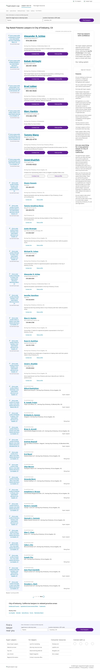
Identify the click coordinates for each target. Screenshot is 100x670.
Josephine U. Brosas (32, 491)
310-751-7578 (30, 345)
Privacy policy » (84, 667)
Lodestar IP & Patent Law (30, 88)
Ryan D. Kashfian (31, 341)
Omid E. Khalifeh (30, 364)
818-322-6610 (30, 300)
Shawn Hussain (30, 183)
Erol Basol (28, 454)
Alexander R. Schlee (34, 36)
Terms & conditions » (74, 667)
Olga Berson (29, 466)
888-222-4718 (31, 139)
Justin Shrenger (30, 228)
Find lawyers (87, 20)
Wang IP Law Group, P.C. (30, 208)
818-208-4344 (31, 41)
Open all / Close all (85, 70)
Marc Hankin (31, 111)
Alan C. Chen (29, 532)
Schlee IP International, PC (31, 38)
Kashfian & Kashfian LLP (30, 343)
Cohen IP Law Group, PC (30, 253)
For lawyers (33, 640)
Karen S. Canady (30, 506)
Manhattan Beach (38, 613)
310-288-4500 (30, 256)
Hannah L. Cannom (32, 518)
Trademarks (42, 606)
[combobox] (24, 20)
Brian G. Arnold (30, 429)
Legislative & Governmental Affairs (29, 606)
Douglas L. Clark (30, 584)
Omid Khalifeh (32, 159)
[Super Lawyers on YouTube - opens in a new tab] (86, 643)
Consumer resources (58, 640)
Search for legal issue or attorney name (16, 18)
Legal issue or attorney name (28, 627)
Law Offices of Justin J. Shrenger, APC (33, 230)
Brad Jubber (30, 86)
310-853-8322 (31, 165)
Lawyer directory (13, 10)
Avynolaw (26, 185)
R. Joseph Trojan (30, 402)
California (32, 10)
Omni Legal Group (29, 162)
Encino (31, 613)
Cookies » (91, 667)
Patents (28, 10)
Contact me (35, 54)
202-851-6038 (31, 66)
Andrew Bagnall (30, 441)
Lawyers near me (26, 5)
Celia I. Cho (28, 545)
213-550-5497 (30, 233)
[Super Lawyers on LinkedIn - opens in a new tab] (92, 643)
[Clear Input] (41, 20)
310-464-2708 (31, 116)
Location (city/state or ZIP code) (51, 18)
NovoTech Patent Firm (29, 63)
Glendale (18, 613)
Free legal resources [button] (39, 5)
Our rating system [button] (82, 62)
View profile (58, 54)
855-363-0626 (31, 91)
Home (7, 10)
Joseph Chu (28, 557)
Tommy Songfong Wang (33, 206)
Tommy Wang (31, 134)
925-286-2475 (30, 187)
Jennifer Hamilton (31, 295)
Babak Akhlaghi (32, 61)
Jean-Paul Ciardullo (32, 570)
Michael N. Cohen (31, 251)
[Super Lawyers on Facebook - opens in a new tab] (74, 643)
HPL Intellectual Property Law (31, 113)
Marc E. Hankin (30, 318)
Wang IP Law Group (29, 137)
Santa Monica (25, 613)
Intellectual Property (21, 10)
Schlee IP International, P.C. (31, 276)
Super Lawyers (11, 640)
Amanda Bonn (30, 479)
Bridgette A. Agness (32, 415)
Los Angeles (12, 613)
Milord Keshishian (31, 388)
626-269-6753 (30, 210)
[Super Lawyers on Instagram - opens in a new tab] (80, 643)
